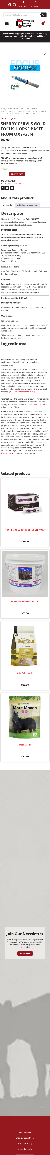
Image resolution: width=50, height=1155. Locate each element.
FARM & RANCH (12, 109)
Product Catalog (25, 1143)
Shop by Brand (25, 1132)
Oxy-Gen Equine (9, 118)
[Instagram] (14, 4)
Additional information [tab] (27, 205)
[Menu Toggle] (7, 23)
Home (3, 109)
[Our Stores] (24, 2)
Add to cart (17, 174)
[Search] (44, 15)
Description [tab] (7, 205)
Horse (22, 109)
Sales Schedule (25, 1149)
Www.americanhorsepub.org (22, 392)
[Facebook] (9, 4)
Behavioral (29, 111)
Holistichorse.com (10, 453)
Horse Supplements (16, 111)
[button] (45, 54)
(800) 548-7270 (36, 6)
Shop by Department (25, 1138)
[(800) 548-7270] (36, 2)
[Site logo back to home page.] (25, 23)
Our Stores (23, 6)
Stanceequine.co (36, 404)
